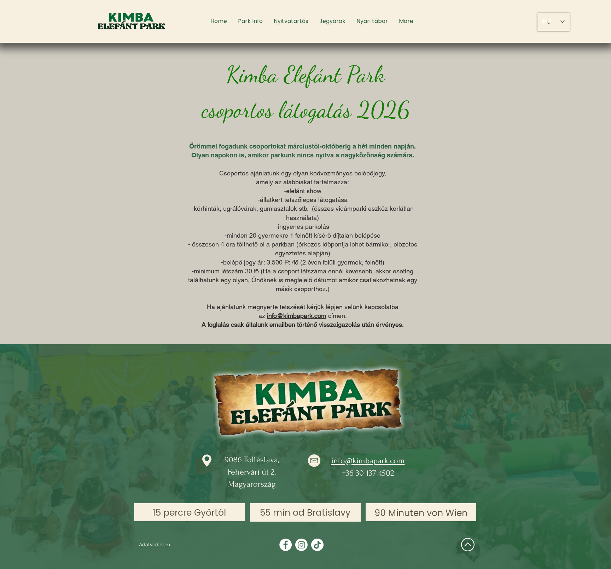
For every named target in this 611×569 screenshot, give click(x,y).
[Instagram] (301, 545)
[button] (250, 21)
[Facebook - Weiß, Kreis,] (285, 545)
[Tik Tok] (317, 545)
